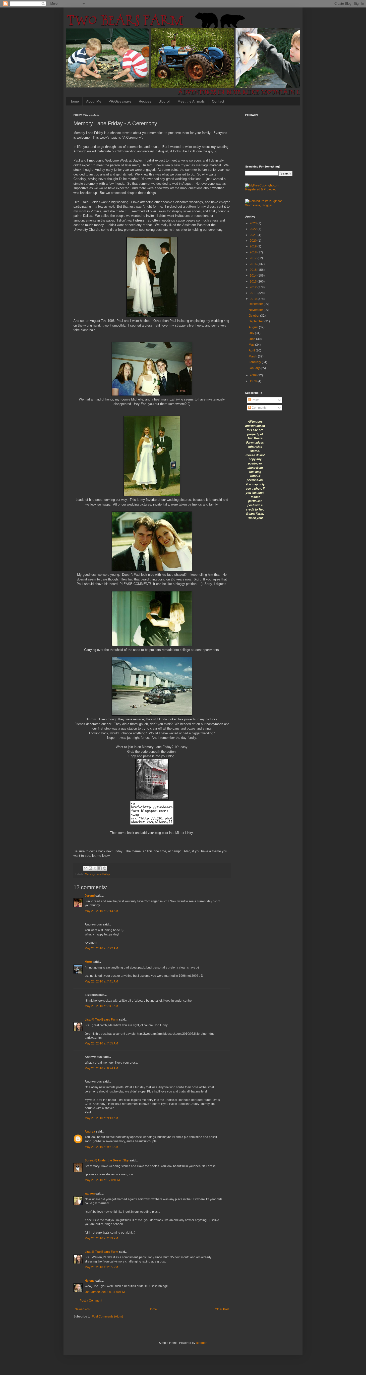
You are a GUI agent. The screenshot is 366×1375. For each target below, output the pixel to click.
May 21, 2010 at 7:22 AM (101, 948)
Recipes (145, 101)
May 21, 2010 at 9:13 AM (101, 1118)
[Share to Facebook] (99, 868)
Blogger (201, 1343)
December (256, 304)
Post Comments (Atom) (107, 1316)
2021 (253, 235)
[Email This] (85, 868)
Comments (258, 407)
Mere (88, 962)
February (255, 362)
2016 (253, 264)
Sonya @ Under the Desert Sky (107, 1160)
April (252, 350)
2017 (253, 258)
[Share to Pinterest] (104, 868)
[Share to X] (95, 868)
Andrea (90, 1131)
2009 (253, 375)
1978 (253, 381)
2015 (253, 270)
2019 (253, 246)
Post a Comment (91, 1300)
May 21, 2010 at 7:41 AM (101, 981)
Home (74, 101)
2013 (253, 281)
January (254, 368)
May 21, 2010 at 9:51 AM (101, 1147)
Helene (90, 1280)
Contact (218, 101)
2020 (253, 240)
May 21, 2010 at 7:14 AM (101, 911)
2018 (253, 252)
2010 (253, 299)
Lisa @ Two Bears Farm (101, 1019)
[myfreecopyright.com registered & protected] (269, 189)
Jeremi (90, 895)
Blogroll (164, 101)
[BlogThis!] (90, 868)
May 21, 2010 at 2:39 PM (101, 1238)
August (254, 327)
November (256, 310)
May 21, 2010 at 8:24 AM (101, 1068)
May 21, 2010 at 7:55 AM (101, 1043)
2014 (253, 275)
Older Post (222, 1309)
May (252, 344)
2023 (253, 223)
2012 (253, 287)
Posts (255, 400)
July (252, 333)
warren (90, 1193)
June (252, 339)
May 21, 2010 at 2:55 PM (101, 1267)
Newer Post (82, 1309)
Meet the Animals (191, 101)
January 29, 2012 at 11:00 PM (105, 1292)
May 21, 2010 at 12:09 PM (102, 1180)
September (256, 321)
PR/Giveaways (120, 101)
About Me (93, 101)
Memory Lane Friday (97, 874)
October (254, 315)
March (253, 356)
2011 (253, 293)
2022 (253, 229)
